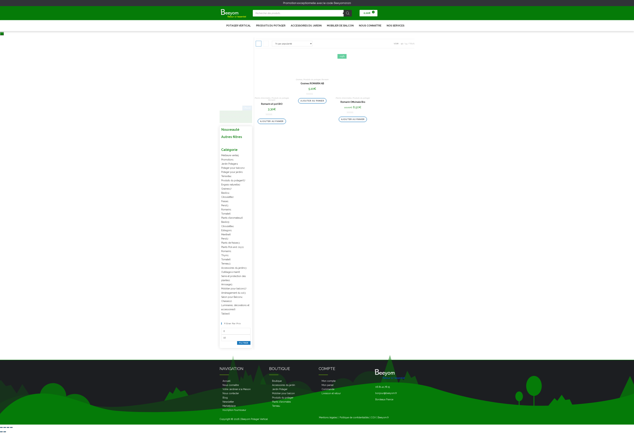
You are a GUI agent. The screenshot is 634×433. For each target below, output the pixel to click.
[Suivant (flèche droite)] (4, 431)
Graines (299, 79)
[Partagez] (4, 427)
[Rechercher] (348, 13)
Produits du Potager (270, 25)
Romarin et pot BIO (271, 104)
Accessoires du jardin (306, 25)
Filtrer (243, 343)
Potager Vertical (238, 25)
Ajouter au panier (271, 121)
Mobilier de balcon (340, 25)
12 (402, 43)
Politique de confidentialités (354, 417)
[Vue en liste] (266, 43)
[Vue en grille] (258, 43)
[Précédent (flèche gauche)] (1, 431)
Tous (411, 43)
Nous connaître (370, 25)
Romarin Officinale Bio (352, 102)
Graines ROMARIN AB (312, 83)
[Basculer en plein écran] (8, 427)
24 (406, 43)
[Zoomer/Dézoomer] (11, 427)
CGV (373, 417)
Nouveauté (230, 130)
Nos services (395, 25)
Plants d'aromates (263, 98)
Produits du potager (280, 98)
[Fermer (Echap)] (1, 427)
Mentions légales (328, 417)
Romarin (271, 100)
